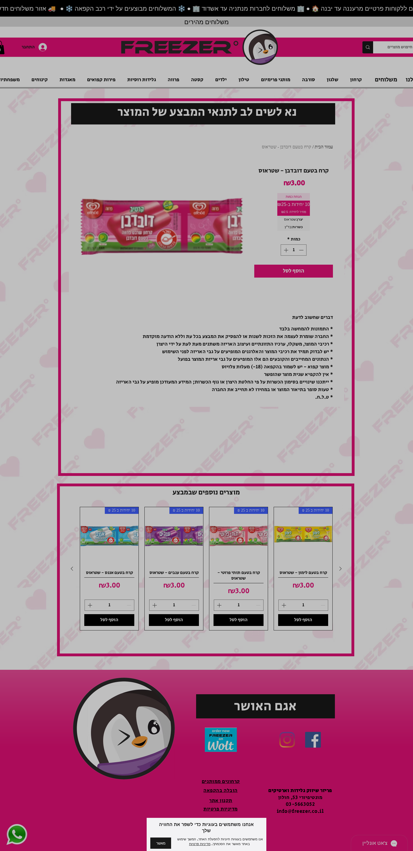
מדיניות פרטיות (199, 844)
